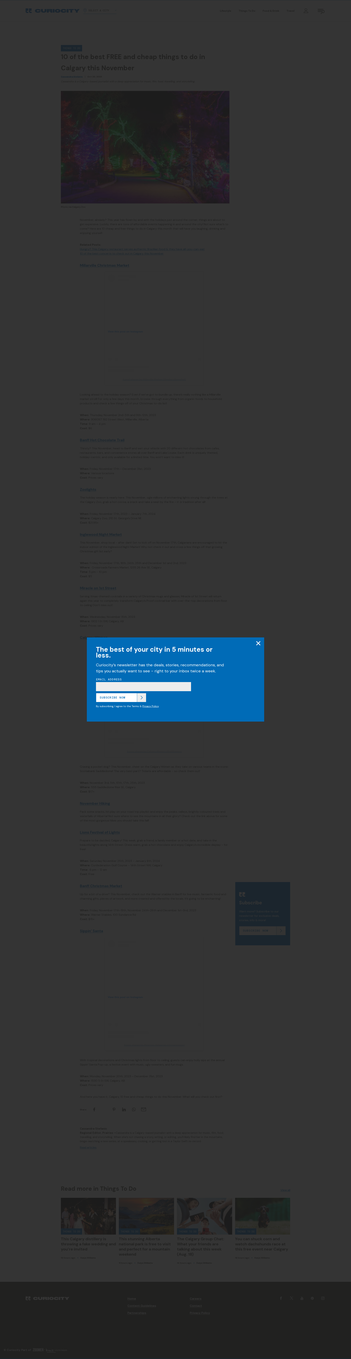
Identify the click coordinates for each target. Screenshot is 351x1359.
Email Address (109, 679)
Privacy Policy (150, 706)
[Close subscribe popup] (258, 643)
